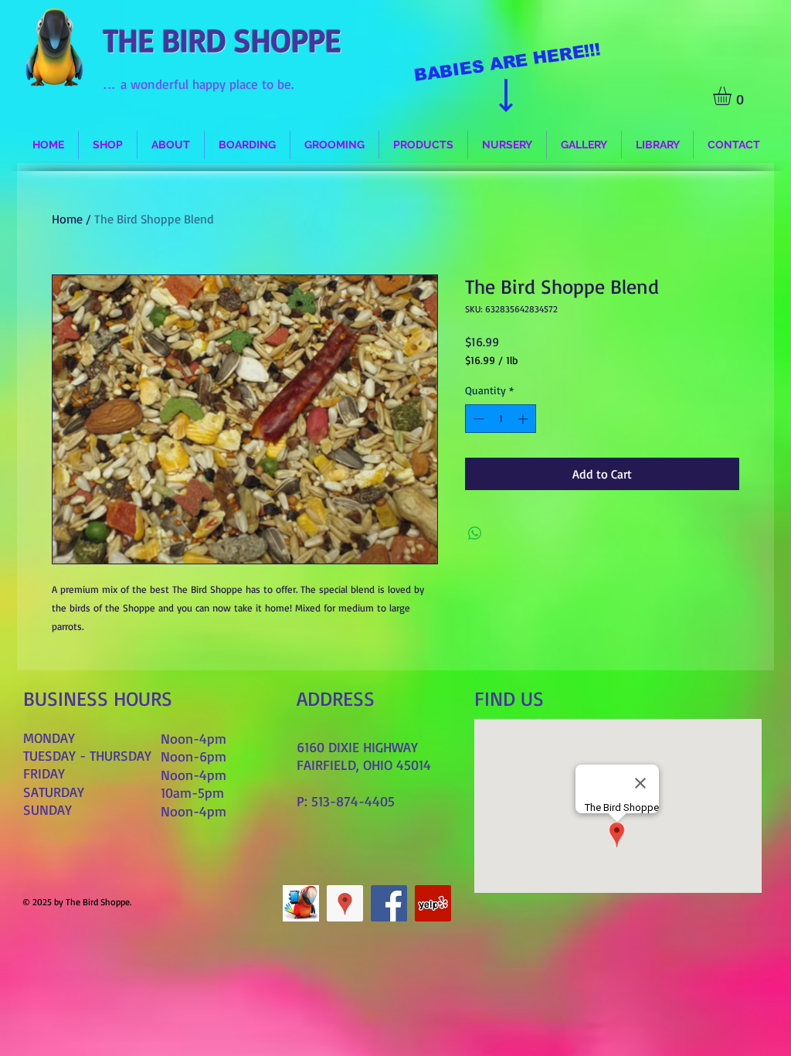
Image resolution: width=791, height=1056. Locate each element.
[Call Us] (301, 903)
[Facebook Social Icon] (389, 903)
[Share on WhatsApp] (475, 533)
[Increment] (524, 418)
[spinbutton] (500, 418)
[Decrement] (477, 418)
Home (67, 219)
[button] (733, 96)
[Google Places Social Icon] (345, 903)
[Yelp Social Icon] (433, 903)
